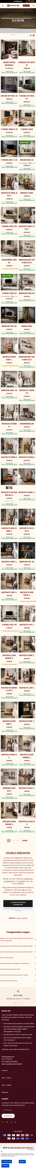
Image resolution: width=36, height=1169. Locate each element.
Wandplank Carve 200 (27, 293)
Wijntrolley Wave (26, 193)
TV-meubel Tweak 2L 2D (9, 129)
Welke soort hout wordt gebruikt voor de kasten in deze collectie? (18, 939)
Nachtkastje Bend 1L (26, 655)
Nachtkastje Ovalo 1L (27, 788)
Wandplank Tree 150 (26, 562)
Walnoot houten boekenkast (9, 63)
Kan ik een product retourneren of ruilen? (18, 975)
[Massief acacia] (7, 487)
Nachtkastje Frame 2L (9, 457)
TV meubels (20, 881)
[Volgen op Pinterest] (11, 1122)
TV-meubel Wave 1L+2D (9, 160)
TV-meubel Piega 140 (9, 625)
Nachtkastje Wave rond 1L (9, 358)
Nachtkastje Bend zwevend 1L (9, 823)
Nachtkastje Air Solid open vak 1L (9, 493)
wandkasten (28, 879)
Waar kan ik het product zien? (18, 969)
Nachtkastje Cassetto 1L (27, 823)
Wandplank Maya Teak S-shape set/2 (27, 358)
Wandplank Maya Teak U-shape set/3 (27, 261)
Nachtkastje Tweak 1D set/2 (9, 194)
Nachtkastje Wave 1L (9, 562)
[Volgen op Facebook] (2, 1122)
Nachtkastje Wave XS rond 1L (9, 529)
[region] (18, 995)
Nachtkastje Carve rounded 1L (27, 756)
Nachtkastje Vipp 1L (27, 625)
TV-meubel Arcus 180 (9, 226)
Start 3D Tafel (26, 5)
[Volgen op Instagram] (7, 1122)
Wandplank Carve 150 (9, 390)
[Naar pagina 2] (24, 840)
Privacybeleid (31, 1150)
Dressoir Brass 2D (26, 160)
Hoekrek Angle (26, 326)
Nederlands (17, 1127)
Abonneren (8, 1116)
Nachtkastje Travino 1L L (9, 425)
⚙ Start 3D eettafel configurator (18, 903)
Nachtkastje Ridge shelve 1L (26, 593)
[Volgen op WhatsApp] (15, 1122)
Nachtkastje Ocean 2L (27, 457)
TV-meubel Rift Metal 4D (26, 97)
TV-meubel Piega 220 (9, 293)
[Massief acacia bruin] (11, 487)
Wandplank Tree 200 (9, 326)
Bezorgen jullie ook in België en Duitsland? (18, 963)
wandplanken (9, 881)
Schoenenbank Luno (27, 424)
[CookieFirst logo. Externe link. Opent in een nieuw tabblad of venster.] (1, 1151)
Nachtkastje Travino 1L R (26, 391)
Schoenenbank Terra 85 (9, 261)
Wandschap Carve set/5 (9, 789)
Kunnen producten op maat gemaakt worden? (18, 952)
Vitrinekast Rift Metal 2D (27, 63)
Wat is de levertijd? (18, 957)
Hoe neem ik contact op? (18, 980)
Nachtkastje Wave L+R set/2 (27, 227)
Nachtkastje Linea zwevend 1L (9, 656)
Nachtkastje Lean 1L (26, 688)
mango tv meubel (21, 918)
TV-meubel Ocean (27, 129)
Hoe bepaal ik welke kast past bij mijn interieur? (18, 946)
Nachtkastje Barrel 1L (26, 492)
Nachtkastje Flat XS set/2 (26, 529)
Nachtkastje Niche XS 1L (9, 756)
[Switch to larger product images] (30, 35)
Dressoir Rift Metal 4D (9, 96)
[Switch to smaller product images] (33, 35)
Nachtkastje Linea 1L (9, 592)
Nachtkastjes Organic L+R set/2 (9, 689)
